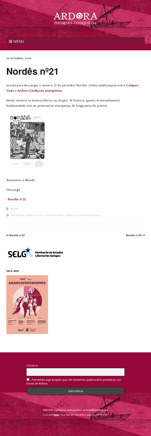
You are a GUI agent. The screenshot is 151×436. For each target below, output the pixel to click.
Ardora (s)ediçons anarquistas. (40, 90)
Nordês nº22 (17, 235)
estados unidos (55, 215)
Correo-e (32, 365)
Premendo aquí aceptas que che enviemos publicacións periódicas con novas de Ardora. (73, 381)
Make (56, 415)
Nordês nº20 (134, 235)
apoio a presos (35, 215)
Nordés (14, 208)
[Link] (75, 424)
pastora (71, 215)
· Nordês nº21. (16, 199)
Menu (18, 41)
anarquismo (18, 215)
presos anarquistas (88, 215)
